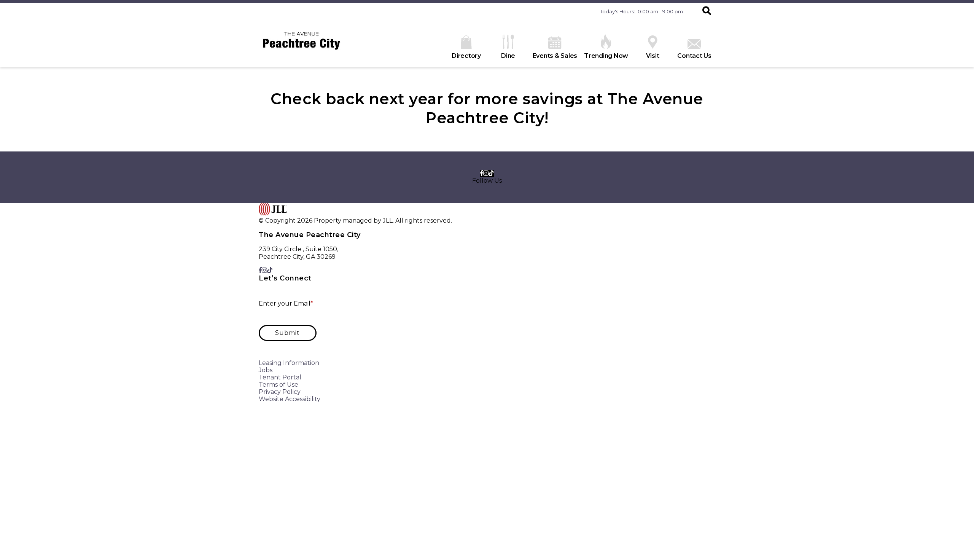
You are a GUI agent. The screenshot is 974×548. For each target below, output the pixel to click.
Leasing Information (289, 362)
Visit (652, 55)
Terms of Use (278, 384)
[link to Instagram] (486, 173)
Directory (466, 55)
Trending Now (606, 55)
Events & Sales (555, 55)
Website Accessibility (289, 399)
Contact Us (694, 55)
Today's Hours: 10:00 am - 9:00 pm (641, 11)
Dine (508, 55)
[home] (301, 43)
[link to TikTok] (491, 173)
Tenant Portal (280, 377)
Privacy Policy (280, 391)
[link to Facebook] (481, 173)
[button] (706, 11)
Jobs (265, 370)
